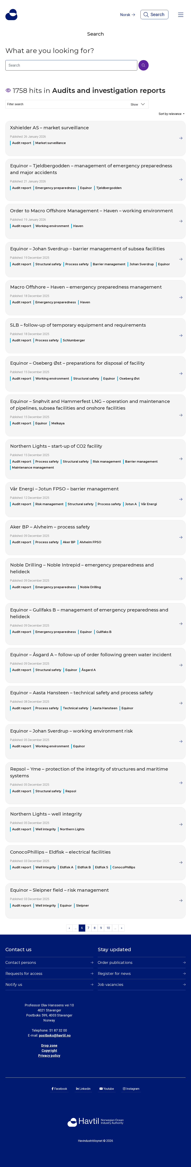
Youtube (108, 1089)
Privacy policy (49, 1056)
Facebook (60, 1089)
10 (108, 928)
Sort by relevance (170, 114)
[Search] (143, 65)
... (75, 928)
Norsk (125, 14)
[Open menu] (181, 14)
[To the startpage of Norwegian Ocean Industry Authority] (11, 14)
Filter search (73, 104)
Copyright (49, 1050)
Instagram (132, 1089)
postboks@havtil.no (55, 1035)
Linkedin (84, 1089)
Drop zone (49, 1045)
